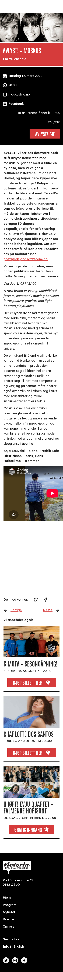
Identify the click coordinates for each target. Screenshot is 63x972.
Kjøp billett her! (28, 682)
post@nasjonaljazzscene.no (26, 259)
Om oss (8, 926)
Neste (47, 610)
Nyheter (9, 912)
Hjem (7, 897)
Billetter (9, 919)
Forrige (16, 610)
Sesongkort (12, 939)
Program (9, 905)
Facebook (16, 104)
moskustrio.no (19, 94)
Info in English (13, 946)
